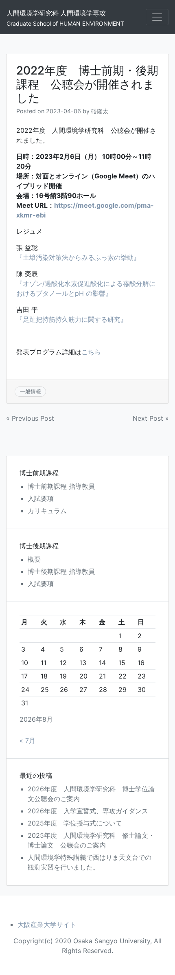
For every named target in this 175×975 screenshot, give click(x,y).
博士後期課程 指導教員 (61, 571)
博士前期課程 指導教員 (61, 486)
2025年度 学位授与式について (75, 823)
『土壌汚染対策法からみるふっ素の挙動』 (78, 257)
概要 (34, 559)
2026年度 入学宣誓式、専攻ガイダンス (88, 811)
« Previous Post (30, 418)
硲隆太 (99, 111)
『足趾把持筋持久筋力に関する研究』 (71, 319)
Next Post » (151, 418)
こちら (91, 352)
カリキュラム (47, 511)
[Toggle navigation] (157, 17)
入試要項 (41, 498)
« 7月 (27, 740)
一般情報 (30, 391)
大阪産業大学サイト (47, 924)
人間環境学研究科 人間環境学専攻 (56, 13)
